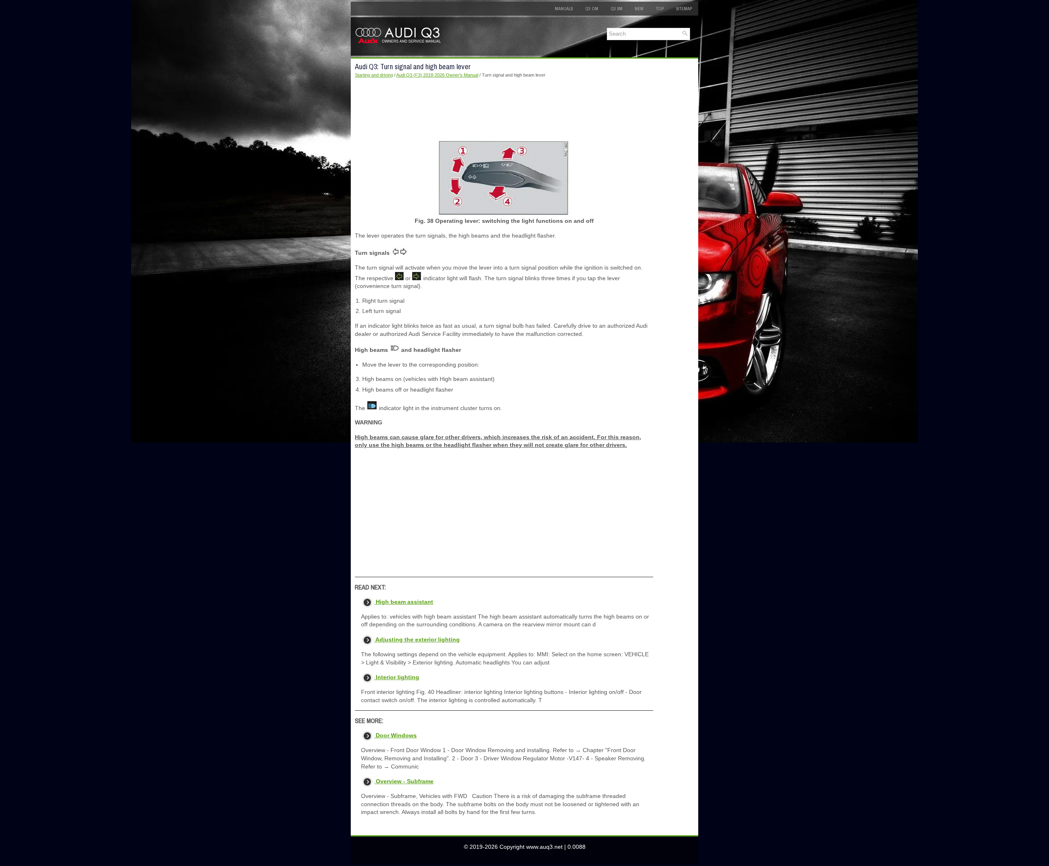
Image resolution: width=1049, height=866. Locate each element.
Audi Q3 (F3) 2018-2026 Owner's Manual (437, 75)
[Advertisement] (504, 109)
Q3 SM (616, 9)
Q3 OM (591, 9)
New (639, 9)
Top (660, 9)
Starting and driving (374, 75)
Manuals (564, 9)
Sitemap (684, 9)
